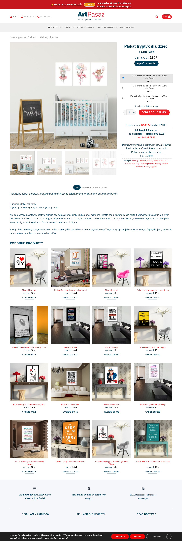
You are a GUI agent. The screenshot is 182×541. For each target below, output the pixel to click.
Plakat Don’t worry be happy (153, 347)
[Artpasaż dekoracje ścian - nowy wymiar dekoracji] (91, 16)
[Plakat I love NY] (29, 267)
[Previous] (15, 95)
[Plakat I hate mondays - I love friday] (153, 267)
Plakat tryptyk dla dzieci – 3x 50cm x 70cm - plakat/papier (149, 87)
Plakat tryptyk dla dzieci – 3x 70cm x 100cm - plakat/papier (149, 97)
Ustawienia (156, 536)
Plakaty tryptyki (150, 166)
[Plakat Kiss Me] (111, 267)
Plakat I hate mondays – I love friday (152, 290)
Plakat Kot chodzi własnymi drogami (70, 290)
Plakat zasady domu (70, 404)
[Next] (110, 95)
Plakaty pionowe (49, 37)
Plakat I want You (111, 404)
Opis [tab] (77, 187)
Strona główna (18, 37)
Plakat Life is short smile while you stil (29, 347)
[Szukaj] (157, 16)
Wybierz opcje (29, 298)
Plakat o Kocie (70, 347)
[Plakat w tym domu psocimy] (153, 382)
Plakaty (53, 27)
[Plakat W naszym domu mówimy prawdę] (29, 439)
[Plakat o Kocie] (70, 325)
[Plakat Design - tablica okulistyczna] (29, 382)
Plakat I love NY (29, 290)
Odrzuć (137, 536)
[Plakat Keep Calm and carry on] (70, 439)
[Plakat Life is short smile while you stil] (29, 325)
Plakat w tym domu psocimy (152, 404)
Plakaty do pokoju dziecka (157, 161)
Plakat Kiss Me (111, 290)
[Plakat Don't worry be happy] (153, 325)
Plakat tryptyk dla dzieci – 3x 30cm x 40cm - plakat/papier (149, 77)
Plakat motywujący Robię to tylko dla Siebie (111, 462)
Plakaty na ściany (132, 163)
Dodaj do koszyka (154, 112)
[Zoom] (13, 145)
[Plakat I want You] (111, 382)
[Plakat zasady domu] (70, 382)
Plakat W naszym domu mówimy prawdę (29, 462)
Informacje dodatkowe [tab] (94, 187)
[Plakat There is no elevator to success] (153, 439)
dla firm (126, 27)
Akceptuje (120, 536)
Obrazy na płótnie (79, 27)
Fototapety (106, 27)
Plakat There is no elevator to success (153, 461)
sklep (33, 37)
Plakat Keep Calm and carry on (70, 461)
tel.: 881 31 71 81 (146, 137)
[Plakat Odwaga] (111, 325)
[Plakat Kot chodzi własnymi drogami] (70, 267)
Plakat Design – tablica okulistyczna (29, 404)
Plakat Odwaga (111, 347)
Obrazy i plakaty (139, 161)
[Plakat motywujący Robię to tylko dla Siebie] (111, 439)
